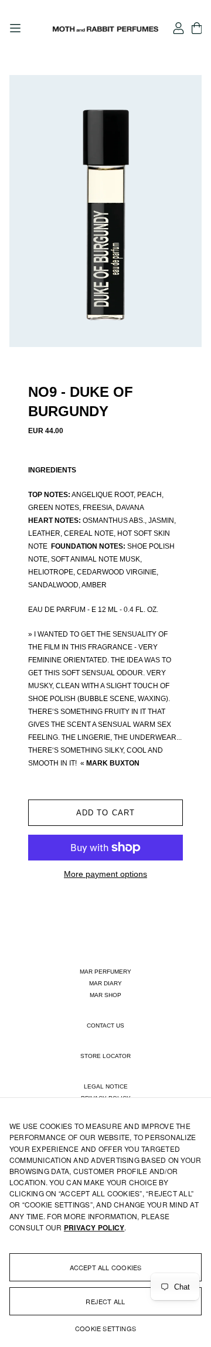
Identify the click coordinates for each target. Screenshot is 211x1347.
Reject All (105, 1301)
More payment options (105, 874)
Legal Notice (106, 1086)
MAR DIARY (105, 983)
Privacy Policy (94, 1227)
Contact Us (105, 1025)
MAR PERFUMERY (105, 971)
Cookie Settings (105, 1328)
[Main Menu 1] (15, 28)
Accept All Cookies (106, 1267)
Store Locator (105, 1056)
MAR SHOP (105, 995)
